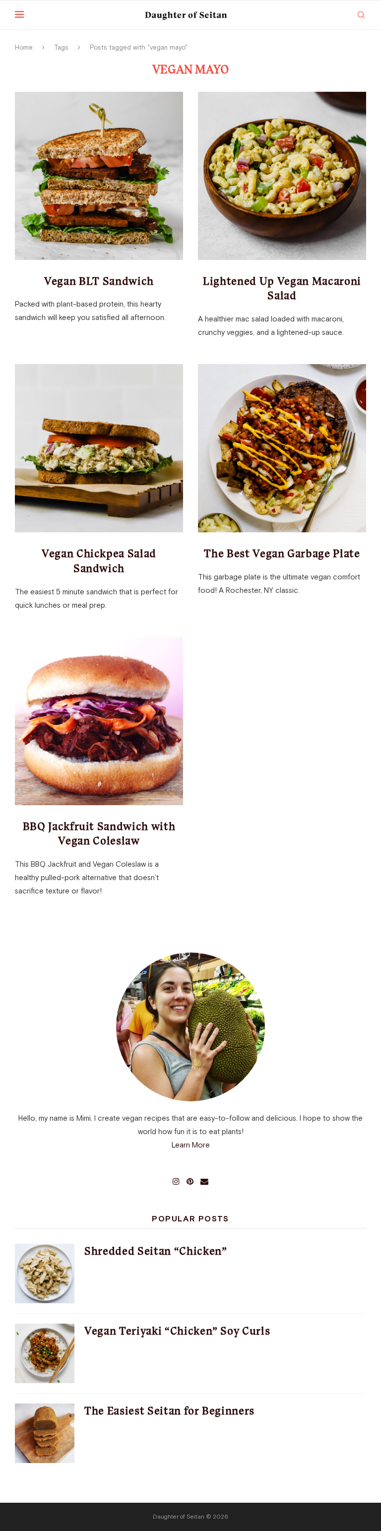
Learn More (191, 1145)
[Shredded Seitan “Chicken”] (44, 1273)
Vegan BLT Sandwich (99, 281)
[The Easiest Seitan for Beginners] (44, 1433)
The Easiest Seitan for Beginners (169, 1410)
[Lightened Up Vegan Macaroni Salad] (282, 176)
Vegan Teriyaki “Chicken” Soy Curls (177, 1331)
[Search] (361, 14)
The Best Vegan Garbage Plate (282, 553)
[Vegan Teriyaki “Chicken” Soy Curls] (44, 1353)
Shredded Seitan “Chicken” (155, 1251)
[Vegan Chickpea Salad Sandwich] (99, 448)
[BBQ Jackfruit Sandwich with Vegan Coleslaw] (99, 721)
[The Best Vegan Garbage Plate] (282, 448)
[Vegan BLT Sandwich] (99, 176)
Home (24, 47)
